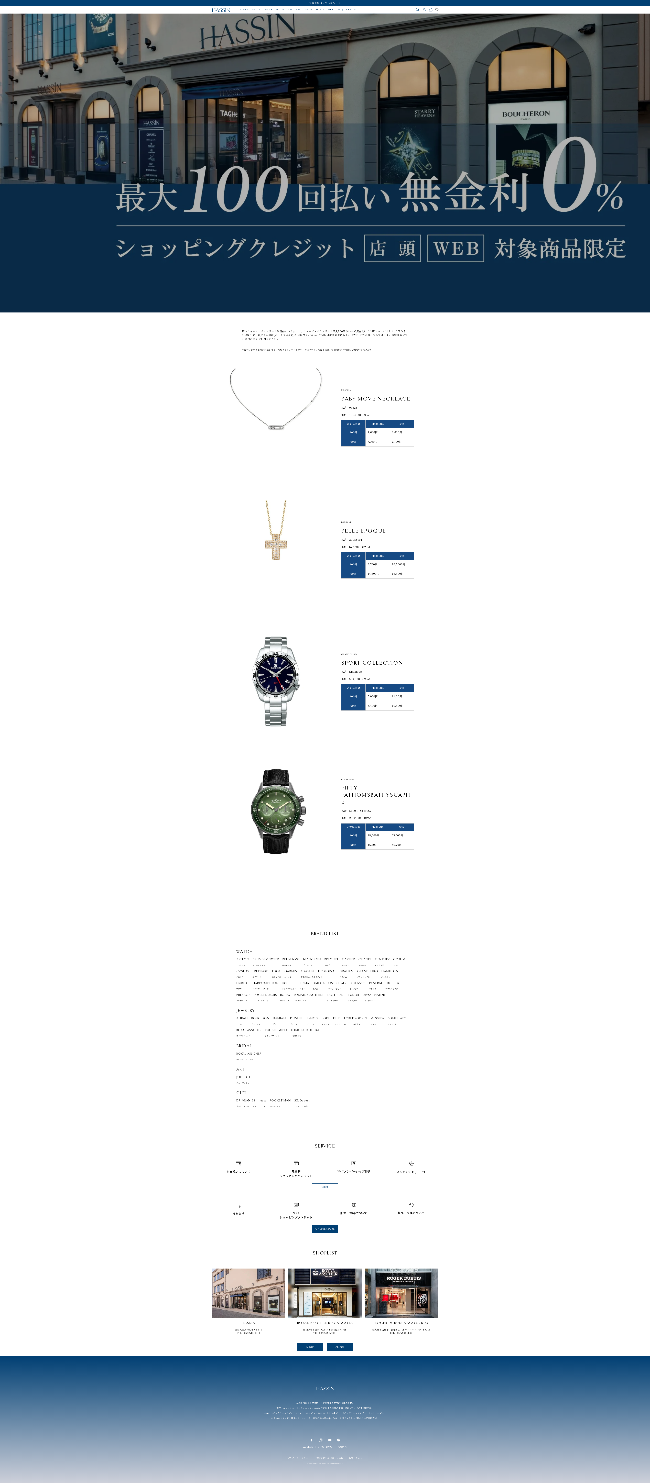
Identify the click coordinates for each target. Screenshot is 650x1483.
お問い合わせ (356, 1458)
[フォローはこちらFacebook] (311, 1440)
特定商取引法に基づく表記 (330, 1458)
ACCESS (308, 1446)
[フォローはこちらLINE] (338, 1440)
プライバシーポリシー (299, 1458)
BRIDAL (280, 10)
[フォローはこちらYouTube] (330, 1440)
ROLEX (244, 10)
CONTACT (352, 10)
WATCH (256, 10)
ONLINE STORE (325, 1228)
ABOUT (320, 10)
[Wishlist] (436, 9)
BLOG (331, 10)
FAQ (340, 10)
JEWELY (268, 10)
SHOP (308, 10)
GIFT (299, 10)
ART (290, 10)
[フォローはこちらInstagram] (321, 1440)
